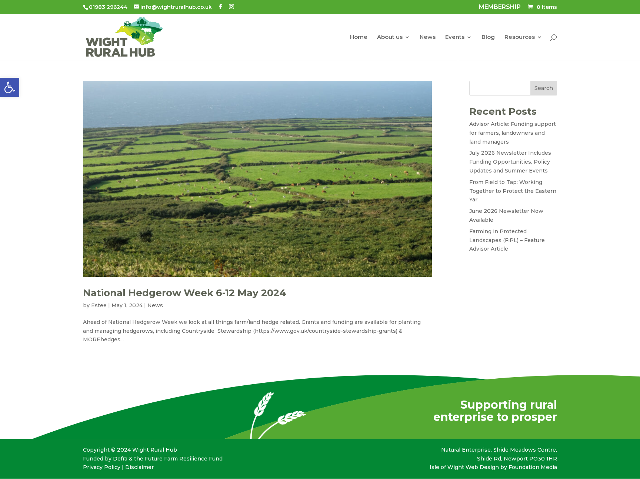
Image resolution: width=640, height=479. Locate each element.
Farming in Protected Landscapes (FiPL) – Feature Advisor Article (507, 240)
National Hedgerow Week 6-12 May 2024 (184, 293)
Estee (99, 305)
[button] (9, 87)
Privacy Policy (101, 467)
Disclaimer (139, 467)
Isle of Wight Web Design (464, 467)
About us (390, 37)
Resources (519, 37)
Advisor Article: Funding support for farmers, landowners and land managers (512, 133)
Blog (488, 37)
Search (543, 88)
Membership (500, 7)
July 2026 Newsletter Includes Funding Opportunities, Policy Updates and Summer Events (510, 162)
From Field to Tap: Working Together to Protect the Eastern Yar (512, 191)
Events (454, 37)
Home (358, 37)
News (428, 37)
